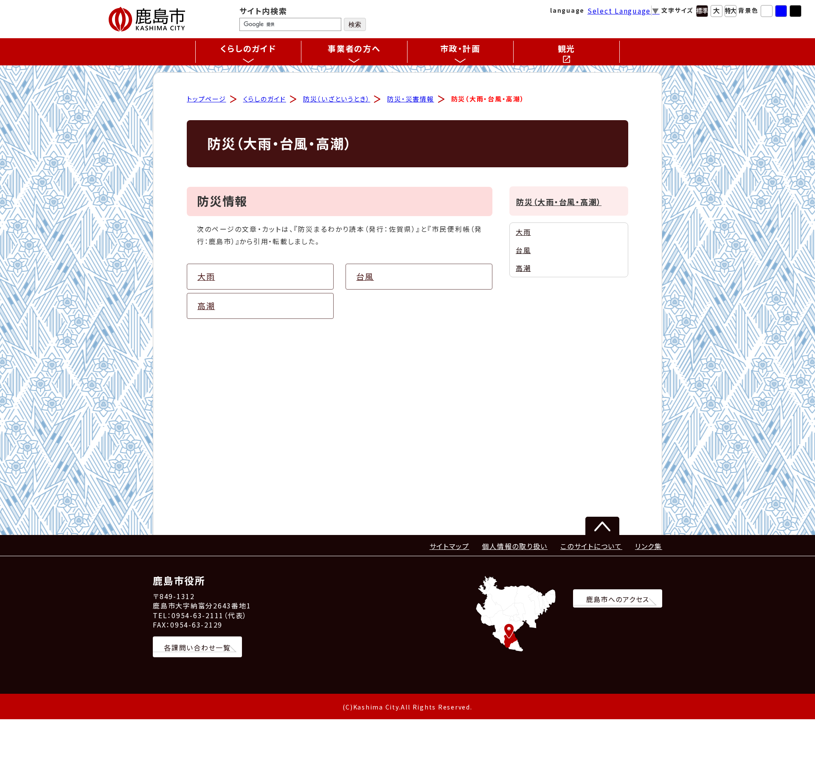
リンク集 (648, 546)
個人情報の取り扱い (515, 546)
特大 (730, 11)
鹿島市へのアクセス (617, 599)
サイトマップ (449, 546)
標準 (702, 11)
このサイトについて (591, 546)
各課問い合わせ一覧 (197, 647)
